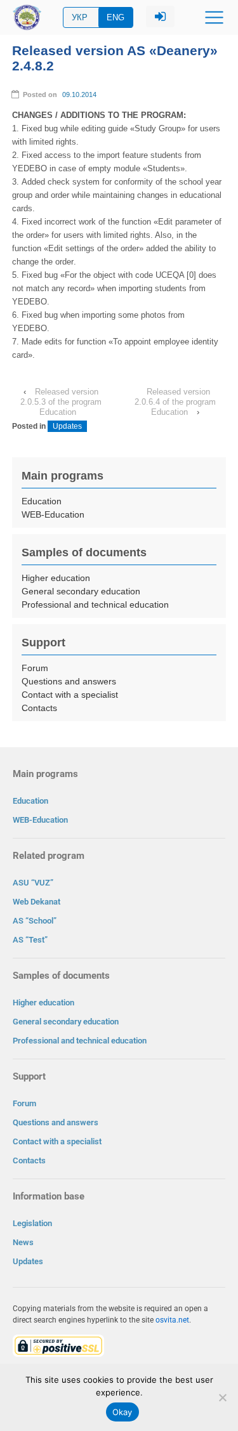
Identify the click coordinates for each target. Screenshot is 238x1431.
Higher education (56, 578)
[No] (222, 1397)
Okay (122, 1412)
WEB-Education (53, 514)
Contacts (39, 708)
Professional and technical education (95, 604)
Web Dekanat (36, 901)
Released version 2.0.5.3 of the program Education (61, 402)
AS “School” (34, 920)
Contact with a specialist (70, 694)
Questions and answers (69, 681)
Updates (67, 426)
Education (42, 501)
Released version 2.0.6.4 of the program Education (175, 402)
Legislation (32, 1223)
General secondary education (81, 591)
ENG (115, 17)
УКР (80, 17)
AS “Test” (30, 939)
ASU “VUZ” (33, 882)
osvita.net (172, 1320)
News (23, 1242)
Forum (35, 668)
